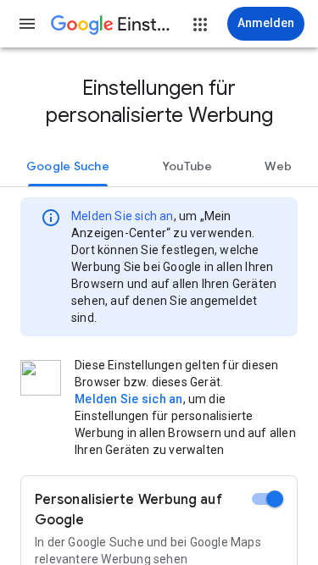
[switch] (267, 498)
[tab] (68, 166)
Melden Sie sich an (122, 216)
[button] (27, 23)
